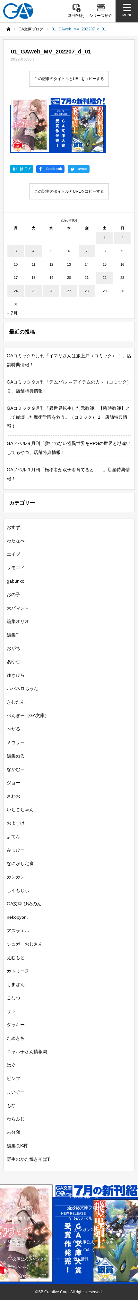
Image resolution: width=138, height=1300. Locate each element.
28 (87, 291)
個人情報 (81, 1259)
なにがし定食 (20, 863)
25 (33, 291)
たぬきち (16, 1038)
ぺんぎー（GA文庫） (28, 715)
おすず (13, 527)
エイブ (13, 554)
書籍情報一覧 (86, 1196)
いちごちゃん (20, 809)
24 (16, 291)
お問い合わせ (18, 1276)
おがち (13, 648)
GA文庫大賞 (19, 1218)
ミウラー (16, 742)
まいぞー (16, 1091)
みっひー (16, 849)
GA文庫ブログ (87, 1207)
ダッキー (16, 1024)
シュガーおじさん (25, 944)
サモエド (16, 567)
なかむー (16, 769)
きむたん (16, 702)
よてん (13, 836)
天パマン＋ (18, 607)
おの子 (13, 594)
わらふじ (16, 1118)
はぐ (11, 1065)
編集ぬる (16, 755)
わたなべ (16, 540)
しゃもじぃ (18, 890)
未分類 (13, 1132)
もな (11, 1105)
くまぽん (16, 984)
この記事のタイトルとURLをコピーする (69, 79)
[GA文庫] (18, 11)
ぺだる (13, 728)
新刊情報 (16, 1196)
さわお (13, 796)
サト (11, 1011)
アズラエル (18, 930)
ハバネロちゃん (22, 688)
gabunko (15, 581)
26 (51, 291)
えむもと (16, 957)
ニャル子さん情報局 (27, 1051)
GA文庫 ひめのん (24, 903)
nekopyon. (17, 917)
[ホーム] (8, 29)
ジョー (13, 782)
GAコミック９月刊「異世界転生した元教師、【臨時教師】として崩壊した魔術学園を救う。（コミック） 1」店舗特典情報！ (68, 417)
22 (105, 277)
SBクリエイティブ (23, 1242)
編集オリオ (18, 621)
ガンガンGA (85, 1229)
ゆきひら (16, 675)
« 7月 (12, 313)
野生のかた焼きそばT (28, 1159)
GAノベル (83, 1218)
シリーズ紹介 (20, 1207)
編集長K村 (17, 1145)
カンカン (16, 876)
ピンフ (13, 1078)
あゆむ (13, 661)
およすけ (16, 823)
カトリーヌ (18, 970)
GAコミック (19, 1229)
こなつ (13, 997)
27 (69, 291)
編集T (13, 634)
